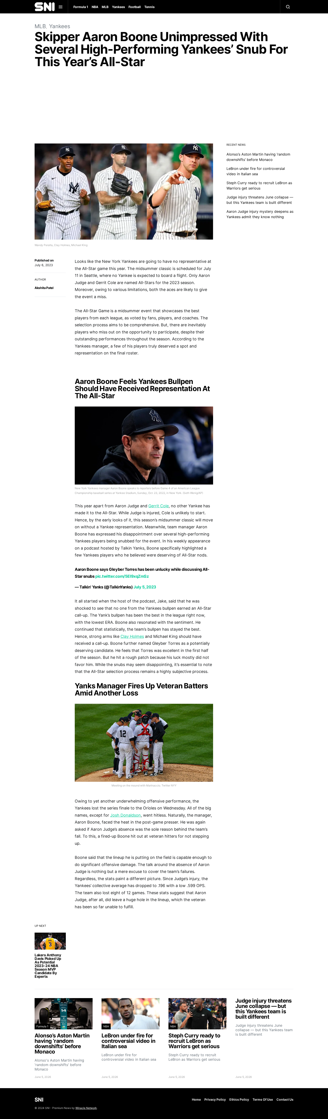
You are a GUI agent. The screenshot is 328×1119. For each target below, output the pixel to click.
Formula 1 (80, 7)
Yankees (118, 7)
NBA (95, 7)
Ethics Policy (239, 1099)
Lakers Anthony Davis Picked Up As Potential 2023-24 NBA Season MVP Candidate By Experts (48, 966)
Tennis (149, 7)
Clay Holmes (132, 636)
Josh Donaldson (125, 815)
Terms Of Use (263, 1099)
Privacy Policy (215, 1099)
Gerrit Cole (158, 506)
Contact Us (284, 1099)
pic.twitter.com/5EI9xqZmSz (122, 576)
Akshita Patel (44, 288)
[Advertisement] (164, 107)
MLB (105, 7)
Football (135, 7)
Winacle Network (86, 1108)
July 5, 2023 (144, 587)
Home (196, 1099)
